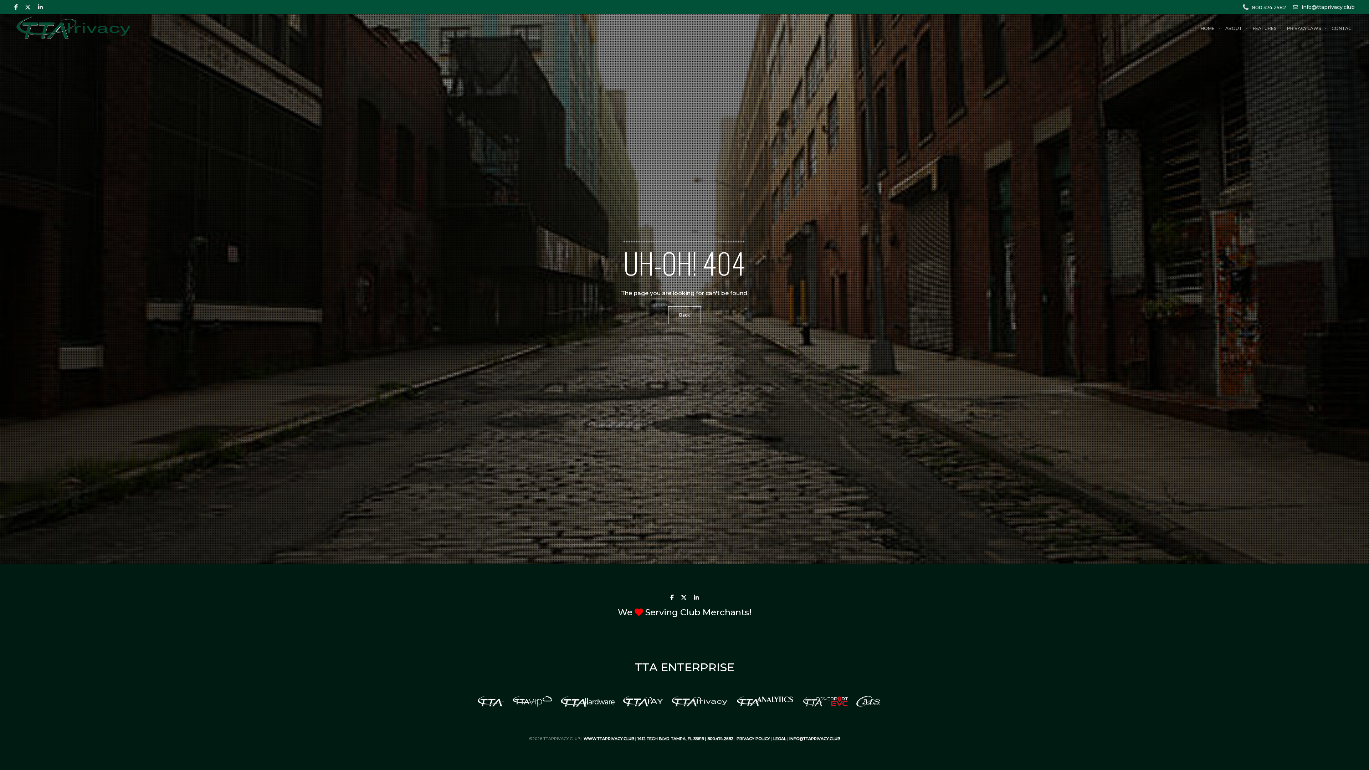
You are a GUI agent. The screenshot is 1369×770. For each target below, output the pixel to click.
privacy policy (753, 738)
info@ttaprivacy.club (1328, 7)
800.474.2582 (1269, 7)
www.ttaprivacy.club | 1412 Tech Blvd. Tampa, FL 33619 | (645, 738)
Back (684, 315)
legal (779, 738)
